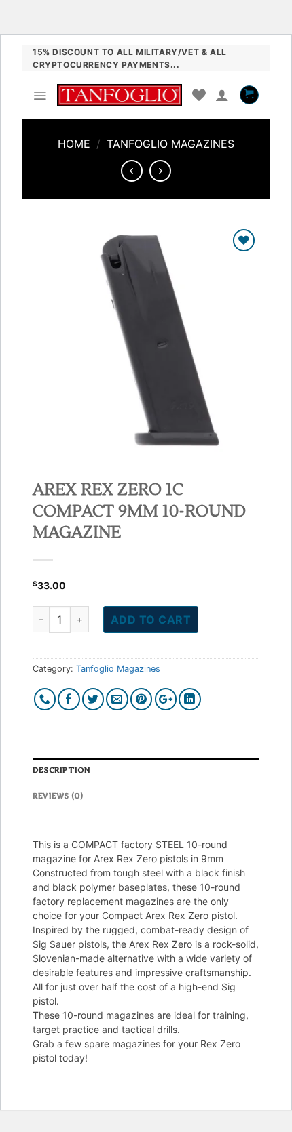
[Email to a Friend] (117, 699)
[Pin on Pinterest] (141, 699)
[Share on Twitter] (93, 699)
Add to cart (151, 619)
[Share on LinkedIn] (190, 699)
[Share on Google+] (166, 699)
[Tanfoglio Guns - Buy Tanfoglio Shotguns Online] (119, 95)
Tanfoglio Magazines (170, 143)
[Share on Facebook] (69, 699)
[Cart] (249, 94)
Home (74, 143)
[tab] (146, 771)
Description (61, 770)
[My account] (222, 95)
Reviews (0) (58, 796)
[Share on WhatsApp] (45, 699)
